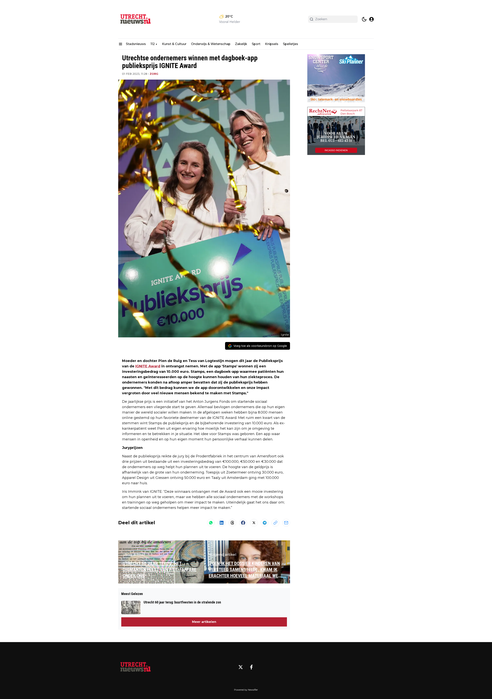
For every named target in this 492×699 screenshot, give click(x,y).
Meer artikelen (204, 622)
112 (152, 44)
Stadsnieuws (136, 44)
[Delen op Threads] (232, 523)
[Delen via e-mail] (286, 523)
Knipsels (271, 44)
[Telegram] (264, 523)
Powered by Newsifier (246, 689)
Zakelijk (241, 44)
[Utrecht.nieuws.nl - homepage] (135, 19)
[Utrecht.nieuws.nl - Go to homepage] (135, 667)
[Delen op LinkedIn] (221, 523)
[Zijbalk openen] (120, 44)
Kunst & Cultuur (174, 44)
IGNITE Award (147, 366)
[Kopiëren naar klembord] (275, 523)
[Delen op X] (254, 523)
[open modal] (371, 19)
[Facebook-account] (251, 667)
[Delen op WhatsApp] (211, 523)
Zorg (154, 74)
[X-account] (240, 667)
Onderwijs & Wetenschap (210, 44)
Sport (256, 44)
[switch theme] (364, 19)
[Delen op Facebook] (243, 523)
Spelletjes (290, 44)
